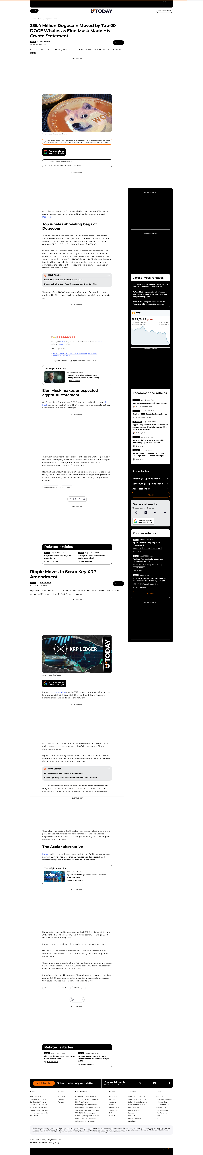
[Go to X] (135, 512)
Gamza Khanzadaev (88, 1064)
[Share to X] (115, 42)
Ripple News (137, 548)
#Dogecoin (55, 355)
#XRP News (64, 988)
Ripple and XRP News (38, 1105)
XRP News (147, 548)
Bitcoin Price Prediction (141, 565)
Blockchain (113, 1096)
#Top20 (99, 342)
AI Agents (144, 584)
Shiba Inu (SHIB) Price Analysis (87, 1110)
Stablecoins (113, 1110)
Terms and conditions (164, 1099)
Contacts (159, 1096)
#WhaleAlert (92, 353)
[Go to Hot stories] (108, 275)
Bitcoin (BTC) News (37, 1096)
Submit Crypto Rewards (137, 1099)
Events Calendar (134, 1118)
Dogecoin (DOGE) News (39, 1110)
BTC (138, 313)
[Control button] (121, 42)
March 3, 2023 (91, 360)
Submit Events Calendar (137, 1102)
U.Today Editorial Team (144, 406)
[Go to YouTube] (165, 512)
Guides (112, 1092)
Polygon (112, 1105)
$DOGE (63, 342)
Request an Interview (136, 1105)
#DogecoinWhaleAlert (78, 353)
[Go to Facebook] (145, 512)
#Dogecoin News (50, 487)
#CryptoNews (65, 355)
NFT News (34, 1116)
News (33, 41)
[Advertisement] (77, 74)
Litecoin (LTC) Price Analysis (85, 1118)
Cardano (112, 1102)
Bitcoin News (156, 565)
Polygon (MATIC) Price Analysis (87, 1116)
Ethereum (113, 1099)
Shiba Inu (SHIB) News (38, 1107)
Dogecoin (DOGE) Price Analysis (87, 1107)
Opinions (61, 1099)
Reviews (136, 400)
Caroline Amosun (76, 880)
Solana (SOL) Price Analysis (85, 1121)
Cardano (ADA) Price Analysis (86, 1105)
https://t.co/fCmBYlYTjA (61, 353)
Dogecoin (46, 217)
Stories (61, 1092)
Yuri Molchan (45, 41)
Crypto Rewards (134, 1110)
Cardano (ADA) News (38, 1102)
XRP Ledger (157, 548)
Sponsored (132, 1113)
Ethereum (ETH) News (38, 1099)
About (159, 1092)
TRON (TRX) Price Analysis (85, 1113)
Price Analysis (81, 1092)
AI (138, 584)
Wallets (112, 1116)
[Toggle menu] (34, 11)
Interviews (137, 422)
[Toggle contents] (70, 499)
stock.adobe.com (61, 134)
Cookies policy (161, 1107)
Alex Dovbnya (52, 561)
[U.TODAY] (101, 11)
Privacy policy (161, 1102)
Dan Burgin (140, 446)
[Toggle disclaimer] (44, 141)
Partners (131, 1116)
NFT (110, 1113)
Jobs (158, 1116)
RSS (157, 1118)
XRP (134, 584)
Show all (150, 495)
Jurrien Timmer (138, 567)
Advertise (132, 1092)
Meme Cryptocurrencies (39, 1113)
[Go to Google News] (54, 152)
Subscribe (46, 1083)
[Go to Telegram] (155, 512)
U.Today (58, 675)
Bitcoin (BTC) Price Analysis (85, 1096)
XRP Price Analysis (82, 1102)
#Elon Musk (66, 487)
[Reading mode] (75, 499)
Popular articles (144, 533)
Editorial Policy (162, 1110)
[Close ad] (168, 1)
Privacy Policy (54, 1143)
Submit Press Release (136, 1096)
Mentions (131, 1121)
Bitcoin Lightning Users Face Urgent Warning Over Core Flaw (70, 284)
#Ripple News (49, 988)
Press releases (133, 1107)
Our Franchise (161, 1113)
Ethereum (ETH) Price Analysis (86, 1099)
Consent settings (162, 1105)
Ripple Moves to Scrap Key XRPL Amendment (63, 280)
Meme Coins (114, 1107)
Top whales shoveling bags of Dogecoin (59, 161)
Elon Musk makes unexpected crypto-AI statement (63, 165)
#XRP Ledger (79, 988)
